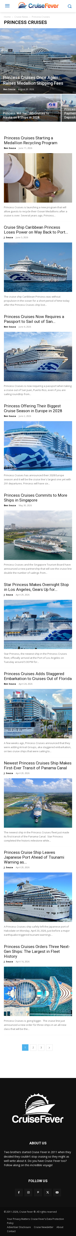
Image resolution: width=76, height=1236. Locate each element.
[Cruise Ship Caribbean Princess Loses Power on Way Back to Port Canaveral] (38, 267)
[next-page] (49, 1047)
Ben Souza (9, 89)
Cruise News (21, 16)
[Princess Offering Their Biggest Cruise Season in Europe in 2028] (38, 446)
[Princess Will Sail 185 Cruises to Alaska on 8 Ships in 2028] (30, 109)
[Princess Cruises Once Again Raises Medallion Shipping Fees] (38, 61)
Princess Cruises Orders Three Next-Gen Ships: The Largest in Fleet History (37, 951)
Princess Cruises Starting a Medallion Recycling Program (30, 140)
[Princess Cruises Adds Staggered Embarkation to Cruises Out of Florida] (38, 713)
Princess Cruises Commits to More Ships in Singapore (35, 497)
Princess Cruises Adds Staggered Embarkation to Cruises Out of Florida (38, 676)
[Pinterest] (38, 1192)
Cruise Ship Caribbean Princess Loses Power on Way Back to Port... (36, 230)
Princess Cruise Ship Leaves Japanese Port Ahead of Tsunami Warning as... (34, 857)
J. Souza (8, 237)
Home (7, 16)
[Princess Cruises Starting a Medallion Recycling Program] (38, 178)
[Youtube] (57, 1192)
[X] (47, 1192)
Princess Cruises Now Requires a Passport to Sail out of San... (34, 319)
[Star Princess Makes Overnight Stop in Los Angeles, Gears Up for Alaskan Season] (38, 624)
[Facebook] (19, 1192)
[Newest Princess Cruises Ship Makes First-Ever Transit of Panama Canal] (38, 803)
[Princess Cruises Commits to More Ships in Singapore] (38, 535)
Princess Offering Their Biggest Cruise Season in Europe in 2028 (33, 408)
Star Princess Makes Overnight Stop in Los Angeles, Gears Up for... (36, 587)
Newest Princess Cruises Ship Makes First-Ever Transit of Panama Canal (38, 765)
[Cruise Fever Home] (38, 5)
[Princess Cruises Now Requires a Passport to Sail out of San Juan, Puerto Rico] (38, 356)
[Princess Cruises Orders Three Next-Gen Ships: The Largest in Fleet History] (38, 991)
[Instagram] (28, 1192)
